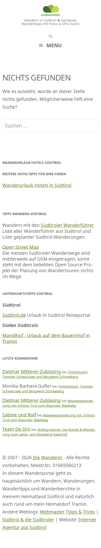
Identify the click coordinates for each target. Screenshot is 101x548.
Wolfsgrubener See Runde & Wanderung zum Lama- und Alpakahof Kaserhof (48, 432)
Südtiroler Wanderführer (67, 225)
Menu (54, 45)
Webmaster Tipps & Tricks (67, 512)
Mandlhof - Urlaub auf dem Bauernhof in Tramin (46, 338)
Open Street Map (20, 247)
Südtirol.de (14, 315)
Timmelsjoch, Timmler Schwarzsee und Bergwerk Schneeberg (45, 374)
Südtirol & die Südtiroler (28, 519)
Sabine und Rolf (19, 415)
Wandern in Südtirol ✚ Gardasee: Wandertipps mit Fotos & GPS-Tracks (50, 22)
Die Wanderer (47, 457)
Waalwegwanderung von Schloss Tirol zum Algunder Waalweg (48, 403)
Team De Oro (16, 429)
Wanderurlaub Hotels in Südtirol (36, 185)
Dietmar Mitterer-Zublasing (31, 371)
